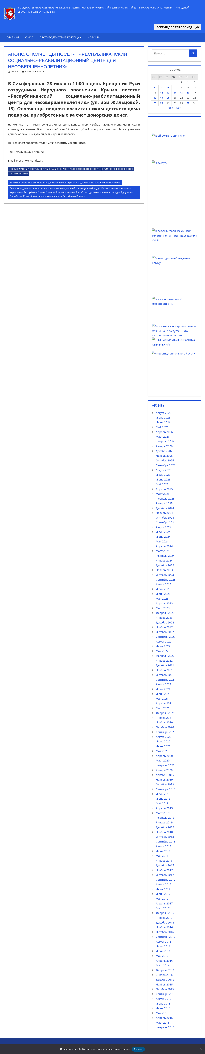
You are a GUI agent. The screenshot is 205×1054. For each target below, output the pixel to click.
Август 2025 (163, 470)
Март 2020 (163, 760)
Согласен (138, 1049)
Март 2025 (163, 494)
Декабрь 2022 (165, 622)
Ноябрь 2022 (164, 627)
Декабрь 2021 (165, 665)
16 (188, 92)
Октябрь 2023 (165, 575)
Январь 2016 (164, 975)
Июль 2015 (163, 1003)
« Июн (170, 107)
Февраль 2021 (165, 713)
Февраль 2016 (165, 970)
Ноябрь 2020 (164, 722)
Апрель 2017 (164, 903)
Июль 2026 (163, 417)
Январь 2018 (164, 860)
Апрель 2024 (164, 546)
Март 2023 (163, 608)
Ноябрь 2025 (164, 455)
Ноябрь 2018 (164, 832)
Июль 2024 (163, 532)
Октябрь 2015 (165, 989)
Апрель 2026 (164, 432)
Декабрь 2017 (165, 865)
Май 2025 (162, 484)
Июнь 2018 (163, 851)
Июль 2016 (163, 946)
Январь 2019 (164, 822)
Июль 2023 (163, 589)
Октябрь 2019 (165, 784)
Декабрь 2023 (165, 565)
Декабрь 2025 (165, 451)
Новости (94, 37)
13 (168, 92)
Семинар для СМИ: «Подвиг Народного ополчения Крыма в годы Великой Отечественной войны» (65, 183)
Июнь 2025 (163, 479)
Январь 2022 (164, 660)
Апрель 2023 (164, 603)
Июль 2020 (163, 741)
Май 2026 (162, 427)
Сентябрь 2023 (166, 579)
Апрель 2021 (164, 703)
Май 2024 (162, 541)
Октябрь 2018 (165, 836)
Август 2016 (163, 941)
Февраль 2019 (165, 817)
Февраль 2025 (165, 498)
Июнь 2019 (163, 798)
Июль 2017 (163, 889)
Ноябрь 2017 (164, 870)
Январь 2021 (164, 718)
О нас (29, 37)
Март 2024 (163, 551)
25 (155, 103)
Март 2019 (163, 813)
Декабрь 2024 (165, 508)
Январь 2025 (164, 503)
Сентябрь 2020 (166, 732)
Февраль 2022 (165, 656)
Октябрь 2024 (165, 517)
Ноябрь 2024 (164, 513)
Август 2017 (163, 884)
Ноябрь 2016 (164, 927)
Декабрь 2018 (165, 827)
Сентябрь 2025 (166, 465)
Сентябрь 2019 (166, 789)
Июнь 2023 (163, 594)
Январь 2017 (164, 918)
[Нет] (201, 1049)
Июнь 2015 (163, 1008)
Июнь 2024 (163, 536)
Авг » (179, 107)
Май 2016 (162, 956)
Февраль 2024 (165, 556)
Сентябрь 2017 (166, 879)
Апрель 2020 (164, 756)
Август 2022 (163, 641)
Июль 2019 (163, 794)
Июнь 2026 (163, 422)
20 (168, 97)
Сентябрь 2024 (166, 522)
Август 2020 (163, 737)
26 (161, 103)
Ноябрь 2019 (164, 779)
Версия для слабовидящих (177, 27)
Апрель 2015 (164, 1018)
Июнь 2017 (163, 894)
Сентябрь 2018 (166, 841)
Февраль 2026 (165, 441)
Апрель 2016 (164, 960)
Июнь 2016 (163, 951)
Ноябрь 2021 (164, 670)
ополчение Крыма (18, 173)
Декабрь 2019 (165, 775)
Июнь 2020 (163, 746)
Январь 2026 (164, 446)
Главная (13, 37)
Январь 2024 (164, 560)
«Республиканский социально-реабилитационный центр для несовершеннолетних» (54, 169)
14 (175, 92)
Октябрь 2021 (165, 675)
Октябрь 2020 (165, 727)
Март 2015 (163, 1022)
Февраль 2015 (165, 1027)
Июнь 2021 (163, 694)
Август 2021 (163, 684)
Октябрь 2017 (165, 875)
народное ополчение (121, 169)
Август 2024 (163, 527)
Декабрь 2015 (165, 979)
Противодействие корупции (61, 37)
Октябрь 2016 (165, 932)
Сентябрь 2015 (166, 994)
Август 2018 (163, 846)
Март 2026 (163, 436)
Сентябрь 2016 (166, 937)
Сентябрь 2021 (166, 679)
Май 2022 (162, 651)
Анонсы (29, 71)
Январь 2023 (164, 617)
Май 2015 (162, 1013)
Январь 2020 (164, 770)
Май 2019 (162, 803)
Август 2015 (163, 999)
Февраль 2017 (165, 913)
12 (161, 92)
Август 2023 (163, 584)
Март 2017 (163, 908)
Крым (105, 169)
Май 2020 (162, 751)
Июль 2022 (163, 646)
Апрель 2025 (164, 489)
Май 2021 (162, 698)
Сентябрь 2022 (166, 637)
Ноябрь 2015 (164, 984)
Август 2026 (163, 413)
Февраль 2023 (165, 613)
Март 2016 (163, 965)
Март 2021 (163, 708)
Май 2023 (162, 598)
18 (155, 97)
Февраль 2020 (165, 765)
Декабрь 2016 (165, 922)
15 (181, 92)
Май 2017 (162, 898)
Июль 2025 (163, 474)
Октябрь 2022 (165, 632)
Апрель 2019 (164, 808)
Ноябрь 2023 (164, 570)
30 (188, 103)
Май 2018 (162, 856)
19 (161, 97)
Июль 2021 (163, 689)
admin (14, 71)
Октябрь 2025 (165, 460)
